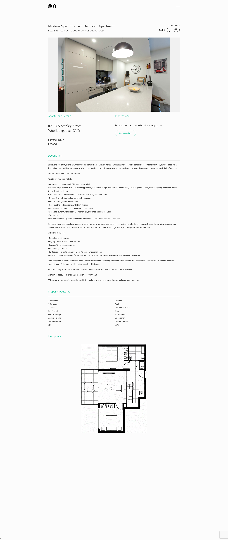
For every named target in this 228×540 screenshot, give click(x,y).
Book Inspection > (126, 133)
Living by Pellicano (114, 7)
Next (190, 74)
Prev (38, 74)
